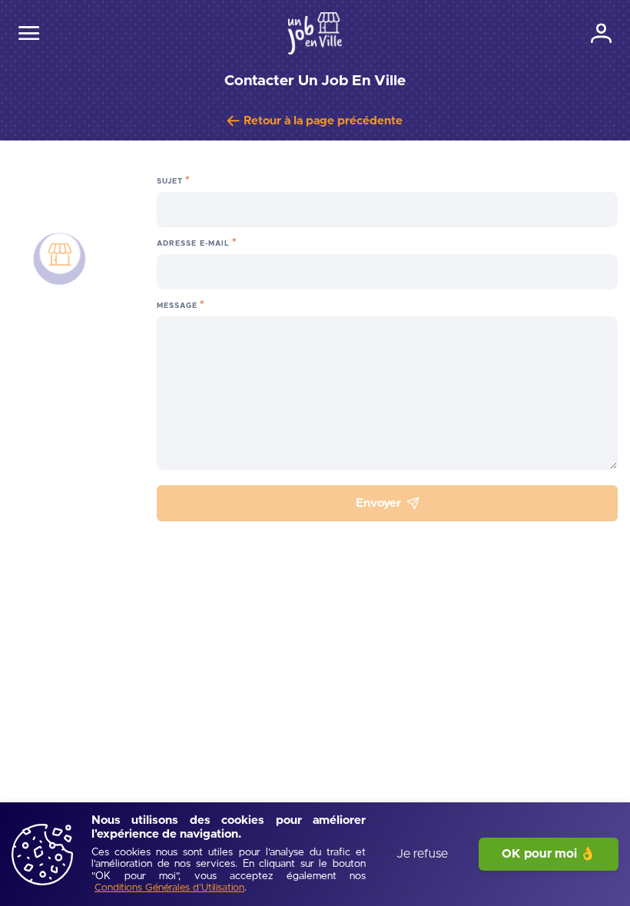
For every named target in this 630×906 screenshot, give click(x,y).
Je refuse (422, 854)
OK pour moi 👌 (548, 854)
